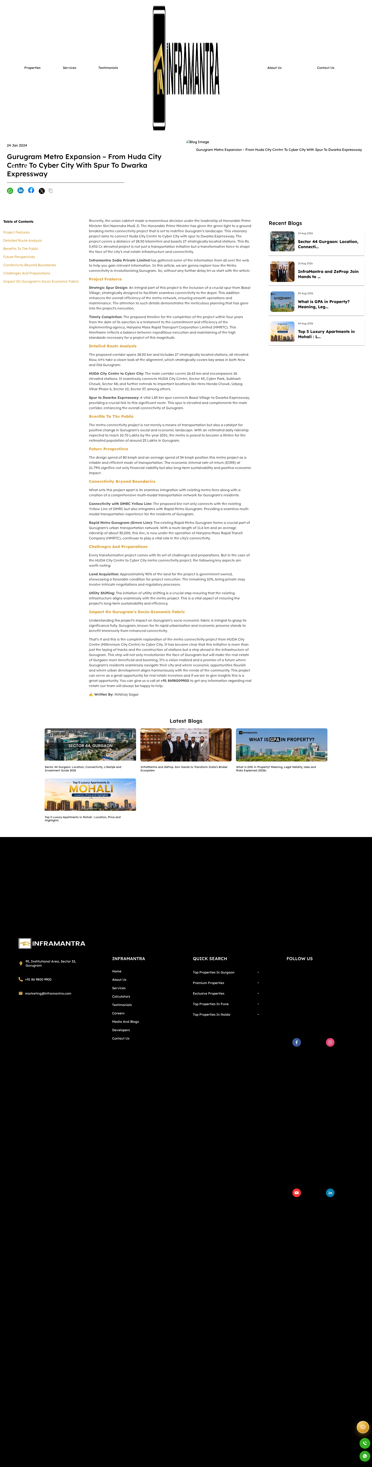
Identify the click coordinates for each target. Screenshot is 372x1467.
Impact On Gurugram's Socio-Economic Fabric (41, 281)
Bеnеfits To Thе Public (20, 248)
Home (116, 971)
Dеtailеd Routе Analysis (22, 240)
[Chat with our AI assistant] (363, 1425)
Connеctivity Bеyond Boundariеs (29, 265)
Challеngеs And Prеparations (26, 273)
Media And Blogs (125, 1022)
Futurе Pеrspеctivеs (19, 257)
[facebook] (296, 1042)
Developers (121, 1030)
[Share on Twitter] (41, 190)
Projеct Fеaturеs (16, 232)
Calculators (121, 996)
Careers (118, 1013)
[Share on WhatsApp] (10, 191)
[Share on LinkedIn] (20, 190)
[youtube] (296, 1192)
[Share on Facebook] (31, 190)
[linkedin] (330, 1192)
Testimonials (122, 1005)
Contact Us (120, 1038)
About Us (119, 980)
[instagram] (330, 1042)
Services (119, 988)
